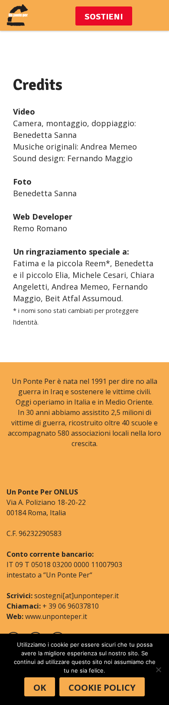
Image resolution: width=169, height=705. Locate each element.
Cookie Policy (102, 687)
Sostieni (103, 16)
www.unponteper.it (56, 616)
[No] (158, 669)
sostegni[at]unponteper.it (76, 595)
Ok (39, 687)
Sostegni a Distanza (17, 15)
